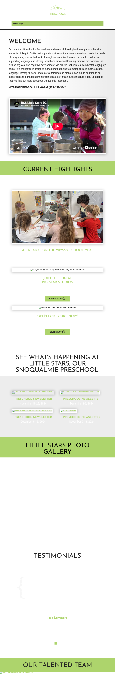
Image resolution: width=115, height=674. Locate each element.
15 (67, 529)
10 (54, 529)
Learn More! (56, 298)
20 (80, 529)
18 (75, 529)
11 (57, 529)
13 (62, 529)
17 (72, 529)
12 (59, 529)
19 (77, 529)
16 (70, 529)
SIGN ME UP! (56, 331)
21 (82, 529)
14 (65, 529)
